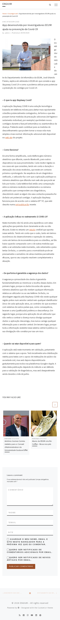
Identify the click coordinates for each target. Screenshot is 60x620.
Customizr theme (45, 608)
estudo (32, 229)
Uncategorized (13, 14)
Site (10, 532)
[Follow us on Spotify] (40, 615)
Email (12, 522)
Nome (12, 513)
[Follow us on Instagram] (27, 615)
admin (7, 33)
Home (4, 14)
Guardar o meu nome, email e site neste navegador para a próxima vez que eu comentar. (27, 541)
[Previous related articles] (49, 404)
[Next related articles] (55, 404)
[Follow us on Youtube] (32, 615)
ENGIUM (24, 603)
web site (8, 137)
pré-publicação (22, 204)
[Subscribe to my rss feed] (19, 615)
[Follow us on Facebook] (23, 615)
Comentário (16, 490)
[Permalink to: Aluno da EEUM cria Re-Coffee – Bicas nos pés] (44, 424)
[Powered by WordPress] (19, 608)
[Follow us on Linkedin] (36, 615)
